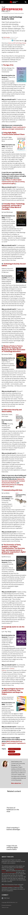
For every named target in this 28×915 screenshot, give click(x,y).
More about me (16, 783)
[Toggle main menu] (2, 2)
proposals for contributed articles (10, 886)
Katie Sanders (6, 37)
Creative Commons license (9, 872)
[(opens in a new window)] (14, 2)
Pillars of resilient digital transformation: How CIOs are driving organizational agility (13, 181)
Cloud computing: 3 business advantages (13, 828)
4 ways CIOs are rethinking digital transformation (12, 847)
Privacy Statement (6, 905)
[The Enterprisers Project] (12, 9)
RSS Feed (7, 898)
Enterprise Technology (14, 749)
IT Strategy (11, 751)
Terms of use (5, 907)
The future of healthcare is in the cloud (13, 809)
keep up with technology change (17, 43)
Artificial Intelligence (14, 754)
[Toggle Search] (25, 2)
